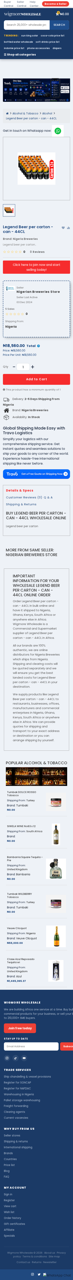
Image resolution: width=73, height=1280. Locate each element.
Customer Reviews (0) (24, 497)
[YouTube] (24, 1058)
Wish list (9, 1212)
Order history (12, 1218)
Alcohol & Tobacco (25, 113)
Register (9, 1200)
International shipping (18, 1147)
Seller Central (21, 4)
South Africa (34, 831)
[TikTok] (15, 1058)
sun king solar (29, 35)
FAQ (6, 1177)
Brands (8, 1153)
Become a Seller (56, 4)
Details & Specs (19, 490)
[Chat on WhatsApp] (57, 1275)
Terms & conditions (35, 1256)
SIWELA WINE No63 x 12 (21, 826)
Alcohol (47, 113)
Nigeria (11, 327)
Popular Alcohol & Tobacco (36, 763)
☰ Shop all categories (20, 55)
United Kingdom (17, 869)
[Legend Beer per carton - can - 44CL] (36, 168)
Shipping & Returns (21, 504)
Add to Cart (36, 379)
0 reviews (37, 252)
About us (49, 1252)
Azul (19, 976)
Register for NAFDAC (17, 1088)
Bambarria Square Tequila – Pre (25, 859)
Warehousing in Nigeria (19, 1094)
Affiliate (9, 1230)
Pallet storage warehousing (22, 1100)
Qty (5, 367)
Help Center (34, 4)
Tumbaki (22, 805)
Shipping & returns (16, 1141)
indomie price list (14, 48)
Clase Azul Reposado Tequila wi (20, 961)
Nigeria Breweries (25, 239)
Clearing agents (14, 1112)
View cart (10, 1206)
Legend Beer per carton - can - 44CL (31, 118)
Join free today (20, 1028)
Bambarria (23, 874)
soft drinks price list (48, 42)
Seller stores (12, 1135)
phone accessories (38, 48)
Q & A (48, 497)
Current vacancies (16, 1118)
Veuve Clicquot (17, 928)
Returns (36, 1262)
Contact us (23, 1262)
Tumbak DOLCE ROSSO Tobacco (21, 794)
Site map (54, 1256)
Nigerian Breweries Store (31, 554)
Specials (9, 1236)
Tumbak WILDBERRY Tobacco (19, 895)
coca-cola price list (52, 35)
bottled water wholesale (18, 42)
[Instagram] (7, 1058)
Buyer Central (8, 4)
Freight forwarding (16, 1106)
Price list (9, 1165)
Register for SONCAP (17, 1082)
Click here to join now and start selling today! (36, 267)
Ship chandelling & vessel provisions (27, 1077)
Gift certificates (14, 1224)
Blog (7, 1171)
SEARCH (59, 25)
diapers (57, 48)
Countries (10, 1159)
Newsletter (50, 1262)
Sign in (8, 1194)
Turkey (30, 800)
